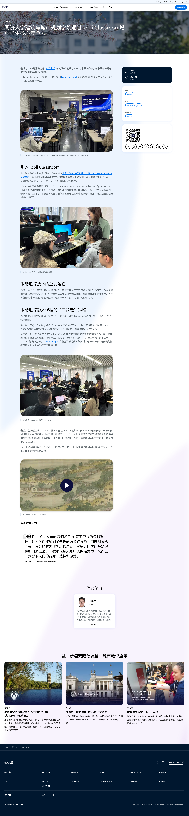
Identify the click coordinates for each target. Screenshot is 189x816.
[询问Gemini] (140, 146)
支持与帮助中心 (135, 772)
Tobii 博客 (75, 781)
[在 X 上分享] (165, 146)
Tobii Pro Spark (69, 76)
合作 (44, 781)
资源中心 (15, 747)
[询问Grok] (146, 146)
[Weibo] (43, 795)
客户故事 (129, 94)
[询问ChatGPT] (127, 146)
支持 (165, 2)
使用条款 (19, 804)
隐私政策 (8, 804)
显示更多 (93, 624)
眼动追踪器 (130, 105)
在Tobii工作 (163, 781)
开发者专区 (46, 786)
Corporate (173, 2)
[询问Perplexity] (134, 146)
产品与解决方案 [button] (61, 7)
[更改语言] (157, 762)
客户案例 (25, 747)
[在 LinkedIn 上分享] (158, 146)
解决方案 (74, 772)
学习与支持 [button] (107, 7)
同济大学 (50, 68)
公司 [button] (121, 7)
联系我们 (181, 7)
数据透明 (133, 781)
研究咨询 (94, 7)
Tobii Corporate (174, 763)
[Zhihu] (49, 795)
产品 (102, 772)
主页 (6, 747)
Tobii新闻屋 (105, 781)
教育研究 (129, 116)
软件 (138, 105)
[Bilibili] (54, 795)
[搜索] (170, 7)
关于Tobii (46, 772)
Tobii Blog (157, 2)
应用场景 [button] (79, 7)
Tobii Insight (52, 341)
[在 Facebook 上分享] (152, 146)
